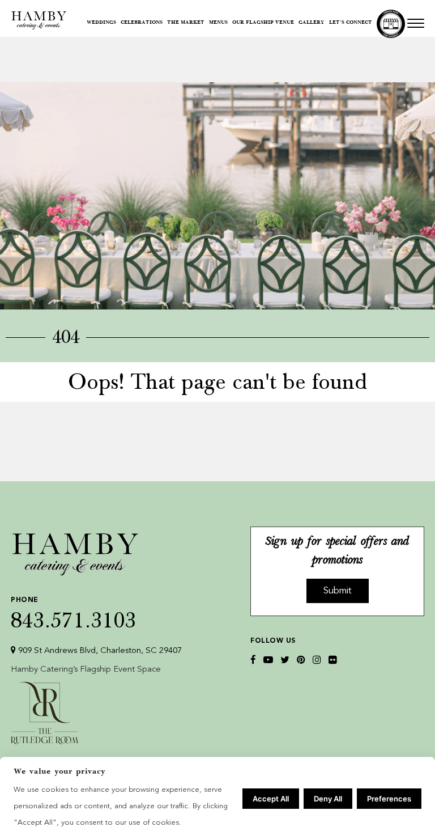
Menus (218, 22)
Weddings (101, 22)
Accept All (271, 798)
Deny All (328, 798)
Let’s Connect (350, 22)
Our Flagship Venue (263, 22)
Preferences (389, 798)
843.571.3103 (74, 613)
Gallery (311, 22)
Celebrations (142, 22)
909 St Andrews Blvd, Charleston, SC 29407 (99, 651)
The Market (185, 22)
